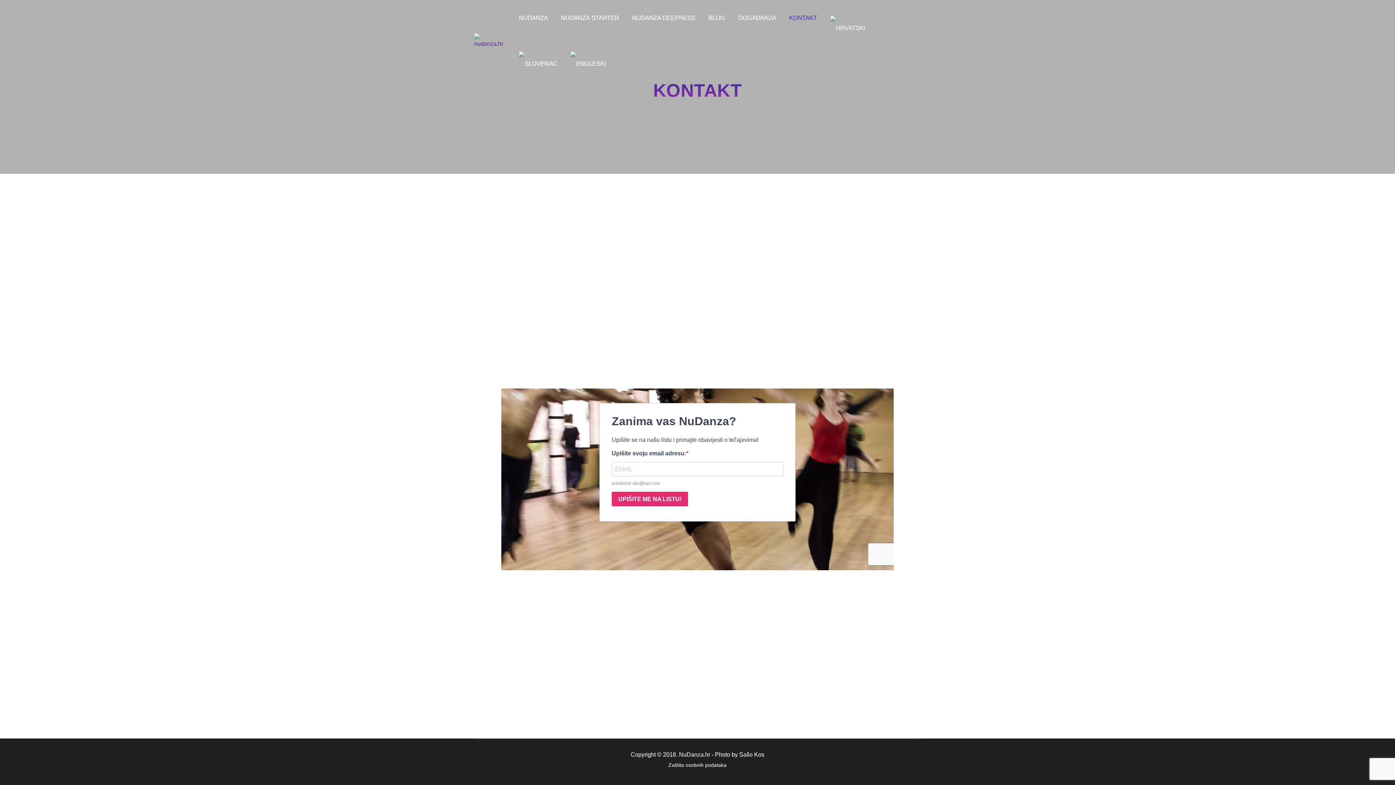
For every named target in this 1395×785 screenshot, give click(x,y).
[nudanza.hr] (489, 41)
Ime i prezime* (607, 208)
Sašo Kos (751, 755)
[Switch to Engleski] (588, 64)
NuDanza (533, 18)
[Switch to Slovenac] (538, 64)
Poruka (598, 294)
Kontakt (803, 18)
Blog (716, 18)
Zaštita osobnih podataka (697, 765)
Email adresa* (607, 266)
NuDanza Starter (590, 18)
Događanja (757, 18)
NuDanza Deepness (663, 18)
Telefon (598, 235)
